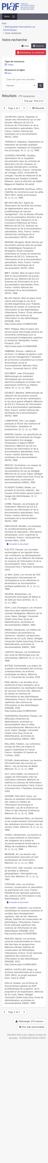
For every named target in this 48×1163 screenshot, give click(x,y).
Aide (26, 46)
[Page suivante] (24, 108)
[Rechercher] (40, 85)
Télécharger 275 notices (30, 1021)
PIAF (4, 23)
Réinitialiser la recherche (31, 52)
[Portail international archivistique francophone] (24, 7)
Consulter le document (19, 544)
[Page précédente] (4, 108)
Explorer (39, 46)
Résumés (39, 108)
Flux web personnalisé (32, 1027)
